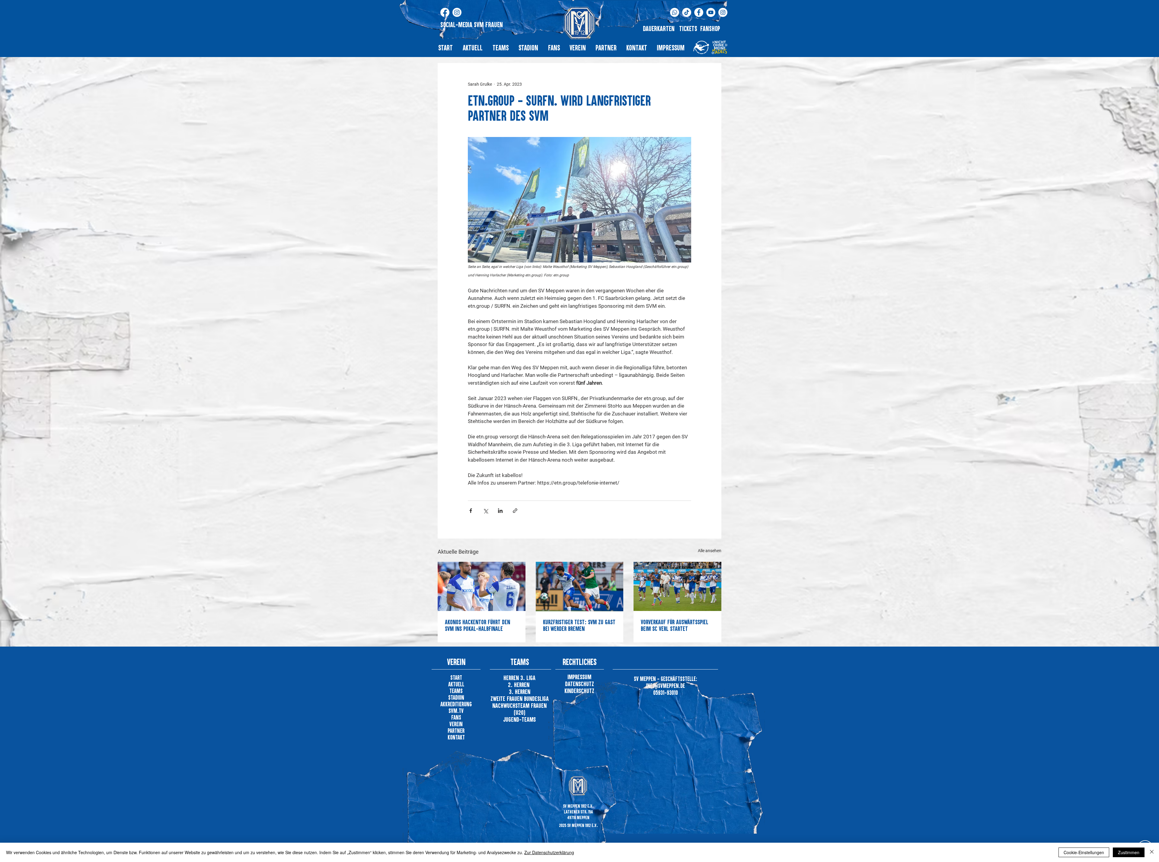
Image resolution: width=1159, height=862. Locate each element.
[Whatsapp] (674, 12)
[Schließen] (1151, 852)
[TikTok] (686, 12)
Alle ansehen (709, 550)
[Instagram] (456, 12)
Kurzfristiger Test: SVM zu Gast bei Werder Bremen (579, 625)
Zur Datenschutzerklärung (549, 852)
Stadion (456, 697)
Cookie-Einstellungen (1084, 852)
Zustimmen (1128, 852)
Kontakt (456, 737)
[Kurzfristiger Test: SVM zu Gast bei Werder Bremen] (580, 586)
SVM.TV (456, 711)
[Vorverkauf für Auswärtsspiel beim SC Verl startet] (677, 586)
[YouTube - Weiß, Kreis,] (710, 12)
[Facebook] (444, 12)
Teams (456, 691)
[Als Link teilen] (515, 511)
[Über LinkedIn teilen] (500, 511)
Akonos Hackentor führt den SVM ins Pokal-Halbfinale (477, 625)
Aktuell (456, 684)
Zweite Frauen (507, 698)
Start (456, 677)
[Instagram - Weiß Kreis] (722, 12)
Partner (456, 730)
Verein (456, 724)
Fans (456, 717)
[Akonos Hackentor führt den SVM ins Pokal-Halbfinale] (481, 586)
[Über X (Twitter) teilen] (485, 511)
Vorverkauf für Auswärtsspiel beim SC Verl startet (674, 625)
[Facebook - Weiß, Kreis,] (698, 12)
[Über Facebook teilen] (471, 511)
